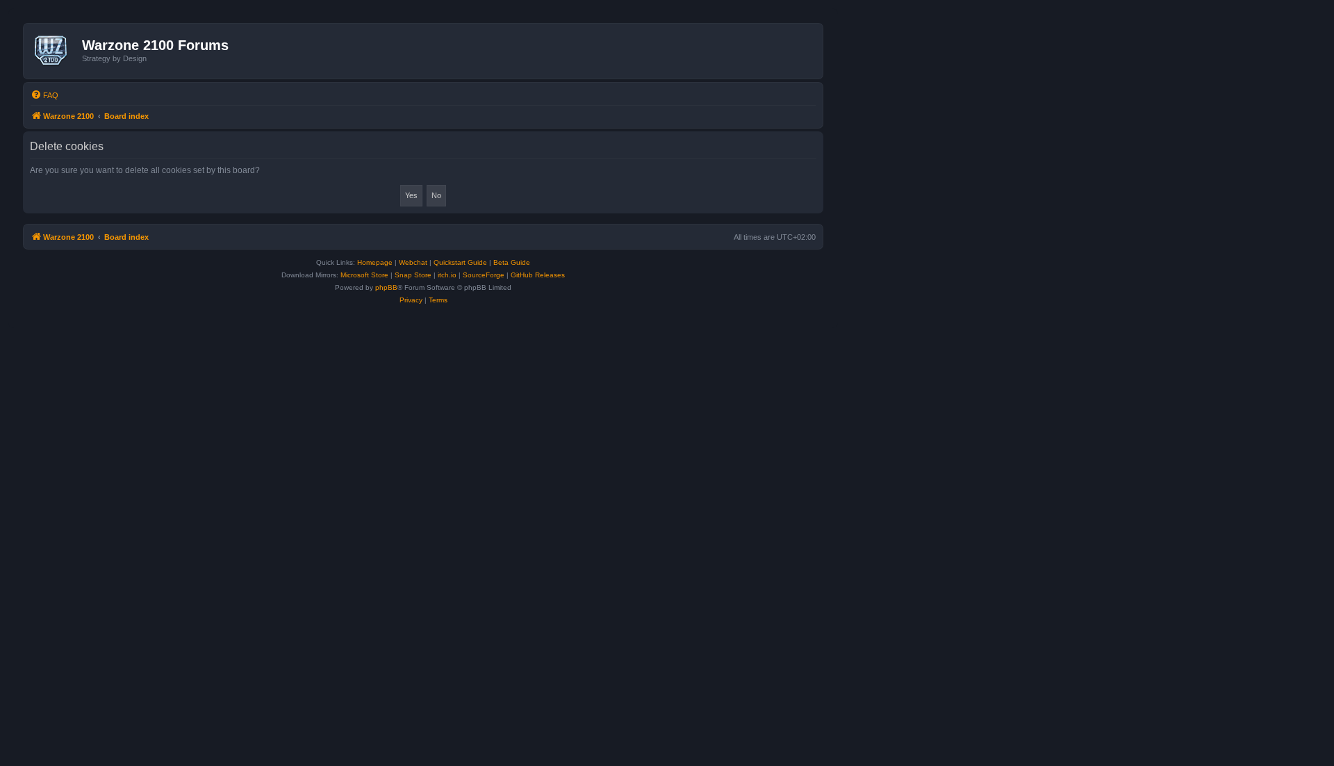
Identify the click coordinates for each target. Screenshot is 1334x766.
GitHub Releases (538, 275)
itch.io (447, 275)
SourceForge (483, 275)
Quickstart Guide (460, 262)
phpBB (386, 287)
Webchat (413, 262)
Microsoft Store (364, 275)
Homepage (375, 262)
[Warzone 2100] (54, 50)
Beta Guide (511, 262)
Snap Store (413, 275)
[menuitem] (44, 95)
